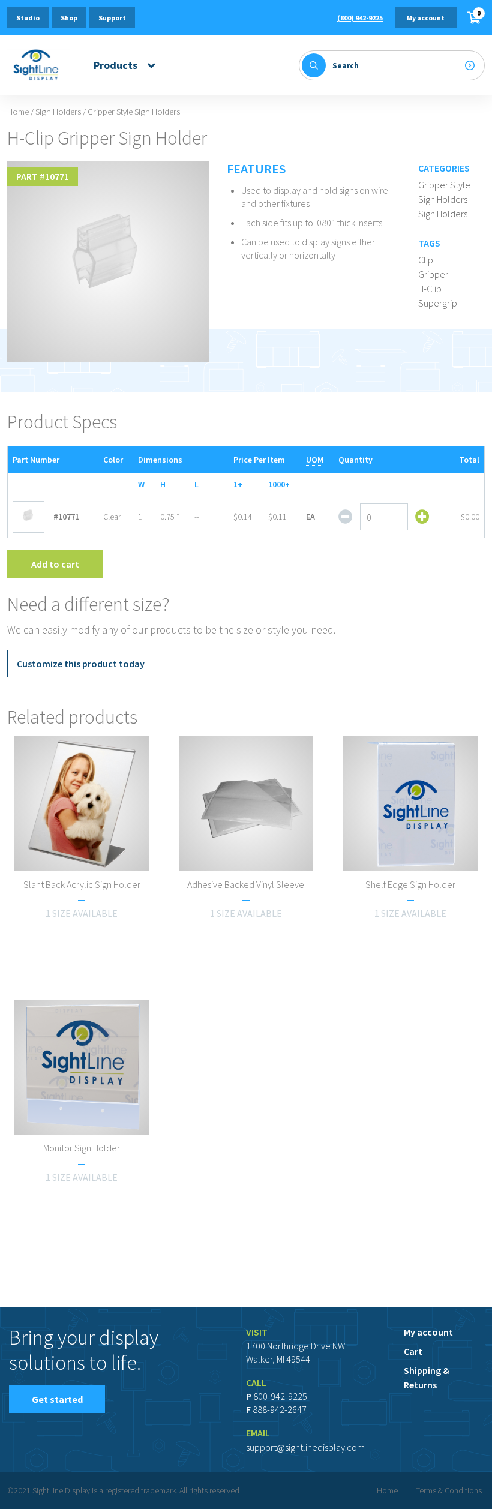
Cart (413, 1351)
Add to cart (55, 564)
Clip (425, 260)
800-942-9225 (280, 1396)
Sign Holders (58, 111)
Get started (57, 1399)
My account (426, 17)
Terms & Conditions (449, 1490)
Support (112, 17)
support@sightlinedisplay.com (305, 1447)
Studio (28, 17)
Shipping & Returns (426, 1377)
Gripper (433, 274)
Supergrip (437, 303)
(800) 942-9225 (360, 17)
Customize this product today (81, 664)
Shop (69, 17)
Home (18, 111)
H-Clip (430, 289)
